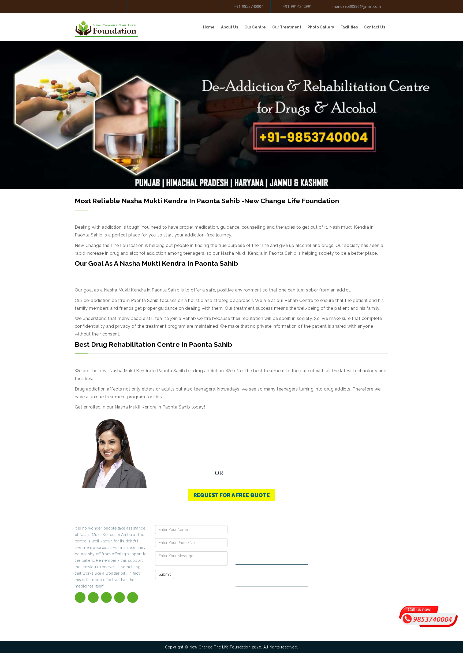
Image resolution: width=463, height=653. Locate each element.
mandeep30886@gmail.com (356, 6)
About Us (229, 27)
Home (209, 27)
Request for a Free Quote (231, 495)
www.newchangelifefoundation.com (271, 608)
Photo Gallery (321, 27)
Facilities (349, 27)
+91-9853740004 (248, 6)
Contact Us (374, 27)
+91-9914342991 (297, 6)
